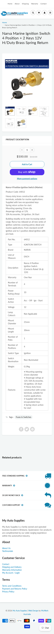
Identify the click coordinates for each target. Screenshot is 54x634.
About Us (6, 548)
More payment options (27, 178)
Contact (43, 4)
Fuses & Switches (23, 417)
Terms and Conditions (11, 586)
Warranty (34, 4)
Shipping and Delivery (11, 567)
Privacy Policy (8, 591)
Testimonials (7, 551)
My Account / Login (11, 573)
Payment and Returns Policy (14, 588)
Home (10, 4)
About (17, 4)
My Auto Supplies (20, 610)
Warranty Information (12, 570)
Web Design (33, 610)
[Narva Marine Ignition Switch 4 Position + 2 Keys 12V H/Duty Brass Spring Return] (27, 80)
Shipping (25, 4)
